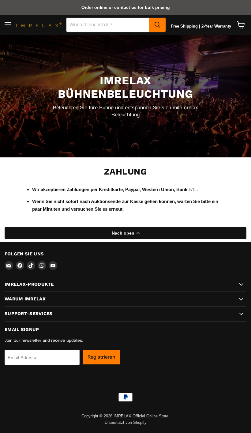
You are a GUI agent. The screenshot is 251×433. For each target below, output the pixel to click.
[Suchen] (157, 25)
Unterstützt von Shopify (126, 422)
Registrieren (101, 357)
